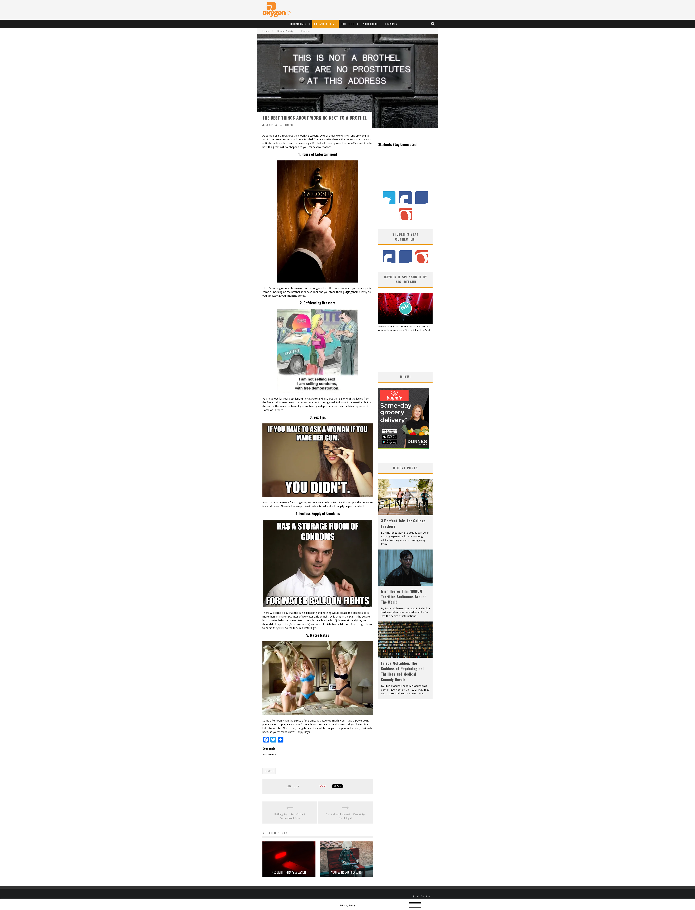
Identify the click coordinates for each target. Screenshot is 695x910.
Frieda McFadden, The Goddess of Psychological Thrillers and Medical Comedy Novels (402, 671)
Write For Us (370, 24)
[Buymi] (403, 447)
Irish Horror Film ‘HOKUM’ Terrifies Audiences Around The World (404, 596)
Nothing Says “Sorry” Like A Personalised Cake (289, 816)
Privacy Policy (347, 905)
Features (288, 124)
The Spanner (389, 24)
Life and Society (324, 24)
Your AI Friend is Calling (346, 872)
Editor (269, 124)
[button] (317, 221)
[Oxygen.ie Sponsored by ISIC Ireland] (405, 322)
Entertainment (299, 24)
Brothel (269, 771)
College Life (348, 24)
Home (265, 31)
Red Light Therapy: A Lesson (289, 872)
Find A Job (426, 896)
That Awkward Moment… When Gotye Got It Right (345, 816)
